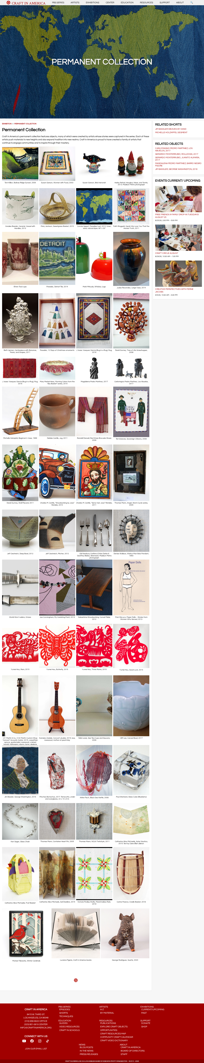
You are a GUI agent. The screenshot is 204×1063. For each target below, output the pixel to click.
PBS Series (58, 2)
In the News (86, 1051)
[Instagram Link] (39, 1042)
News (82, 1045)
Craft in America (130, 1047)
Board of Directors (132, 1051)
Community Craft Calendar (116, 1037)
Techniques (65, 1016)
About (180, 2)
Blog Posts (86, 1047)
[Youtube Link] (24, 1042)
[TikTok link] (47, 1042)
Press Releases (88, 1054)
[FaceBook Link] (31, 1042)
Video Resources (68, 1027)
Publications (107, 1023)
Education (127, 2)
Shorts (63, 1013)
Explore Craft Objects (113, 1027)
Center (110, 2)
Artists (75, 2)
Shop (143, 1027)
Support (165, 2)
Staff (123, 1054)
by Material (106, 1013)
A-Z (101, 1009)
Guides (63, 1023)
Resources (146, 2)
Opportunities (108, 1030)
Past (143, 1013)
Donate (145, 1023)
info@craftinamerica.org (36, 1028)
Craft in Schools (69, 1030)
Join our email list (36, 1049)
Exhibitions (92, 2)
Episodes (64, 1009)
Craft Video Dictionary (113, 1040)
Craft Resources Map (112, 1034)
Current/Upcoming (152, 1009)
